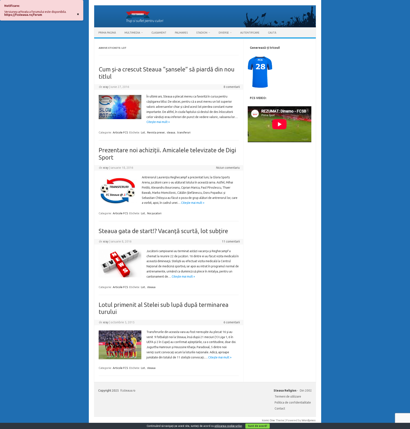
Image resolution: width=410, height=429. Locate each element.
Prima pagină (107, 32)
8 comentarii (232, 87)
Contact (280, 408)
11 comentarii (231, 241)
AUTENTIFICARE (249, 32)
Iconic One (268, 420)
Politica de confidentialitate (293, 402)
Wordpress (309, 420)
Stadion (201, 32)
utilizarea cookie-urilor (228, 426)
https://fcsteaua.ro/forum (23, 14)
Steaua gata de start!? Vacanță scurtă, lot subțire (163, 231)
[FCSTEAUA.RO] (205, 26)
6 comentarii (232, 322)
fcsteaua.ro (127, 390)
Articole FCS (120, 132)
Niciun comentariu (228, 167)
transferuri (183, 132)
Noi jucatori (154, 213)
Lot (143, 132)
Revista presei (156, 132)
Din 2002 (306, 390)
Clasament (158, 32)
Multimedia (132, 32)
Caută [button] (272, 32)
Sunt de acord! (257, 426)
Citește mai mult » (158, 122)
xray (105, 87)
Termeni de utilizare (288, 396)
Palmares (181, 32)
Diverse (224, 32)
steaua (171, 132)
